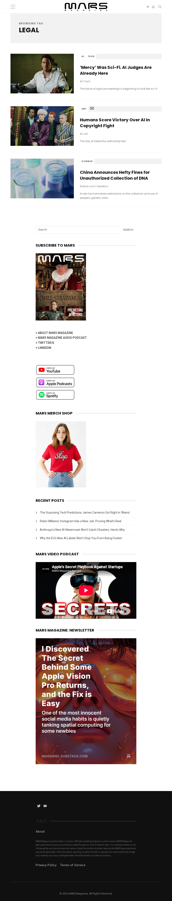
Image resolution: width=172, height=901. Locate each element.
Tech (91, 56)
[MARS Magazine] (86, 12)
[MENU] (12, 6)
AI (83, 56)
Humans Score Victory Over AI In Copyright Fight (115, 123)
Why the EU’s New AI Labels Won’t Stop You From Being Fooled (81, 538)
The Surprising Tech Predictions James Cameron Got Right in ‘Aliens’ (85, 512)
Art (84, 108)
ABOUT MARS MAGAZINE (55, 333)
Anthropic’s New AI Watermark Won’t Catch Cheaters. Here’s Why (82, 529)
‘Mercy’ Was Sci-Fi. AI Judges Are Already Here (116, 70)
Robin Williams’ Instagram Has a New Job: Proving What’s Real (80, 521)
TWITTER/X (46, 342)
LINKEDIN (44, 347)
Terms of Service (73, 865)
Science (87, 161)
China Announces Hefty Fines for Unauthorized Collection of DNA (115, 175)
